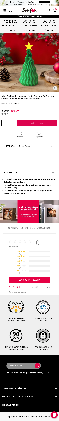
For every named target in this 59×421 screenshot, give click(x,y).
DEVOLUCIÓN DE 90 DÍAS (15, 193)
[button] (4, 10)
